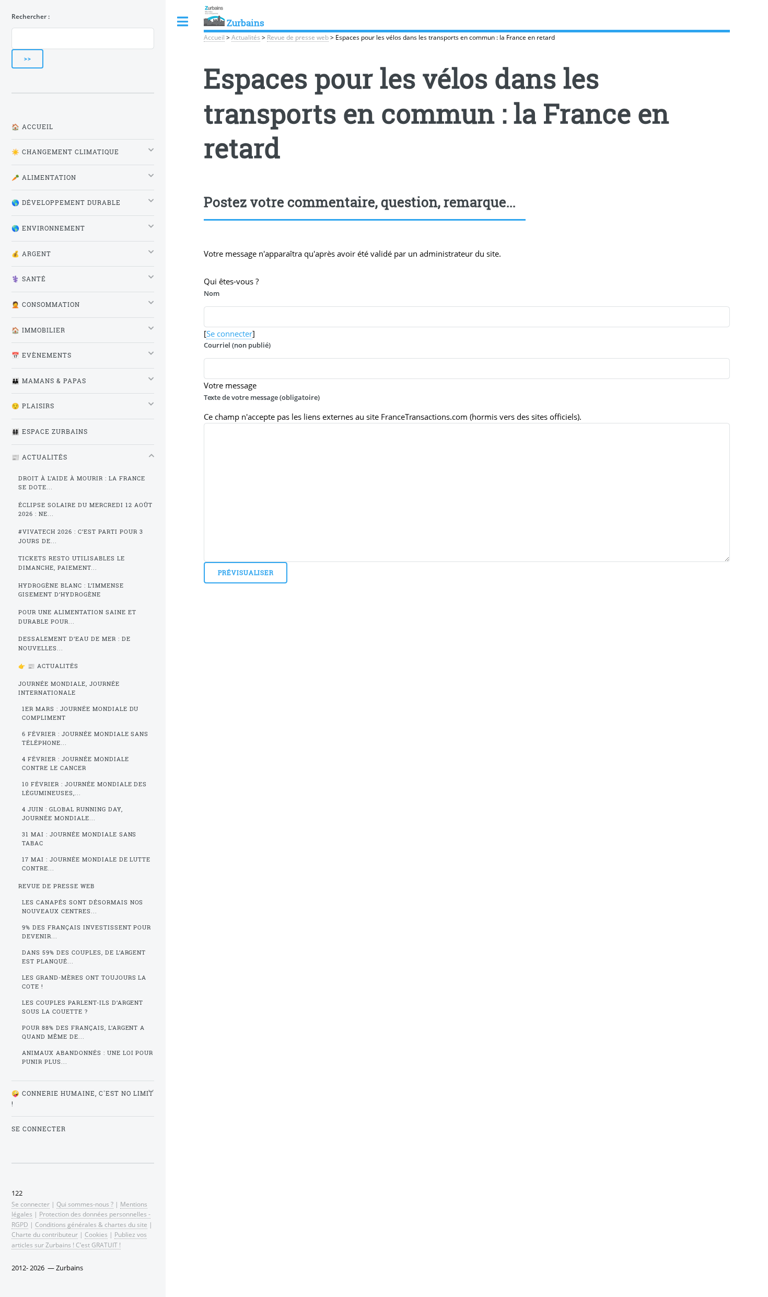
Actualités (245, 37)
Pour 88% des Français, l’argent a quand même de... (83, 1032)
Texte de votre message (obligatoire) (262, 397)
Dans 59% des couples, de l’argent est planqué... (84, 957)
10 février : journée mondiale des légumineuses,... (84, 789)
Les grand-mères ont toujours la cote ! (84, 982)
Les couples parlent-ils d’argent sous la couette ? (83, 1007)
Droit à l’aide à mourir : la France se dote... (81, 483)
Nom (211, 293)
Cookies (96, 1234)
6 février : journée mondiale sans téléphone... (85, 738)
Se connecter (229, 333)
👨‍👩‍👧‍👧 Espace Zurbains (49, 431)
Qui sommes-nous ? (84, 1204)
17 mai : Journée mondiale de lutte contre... (86, 864)
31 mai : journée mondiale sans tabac (79, 839)
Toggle (183, 21)
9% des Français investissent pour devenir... (87, 932)
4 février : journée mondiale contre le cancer (75, 763)
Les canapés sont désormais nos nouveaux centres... (83, 907)
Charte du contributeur (44, 1234)
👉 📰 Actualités (48, 666)
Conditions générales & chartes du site (91, 1224)
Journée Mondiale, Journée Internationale (69, 688)
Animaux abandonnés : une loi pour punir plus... (88, 1057)
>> (27, 58)
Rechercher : (30, 16)
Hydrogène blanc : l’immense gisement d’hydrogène (71, 590)
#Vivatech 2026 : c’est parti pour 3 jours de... (80, 536)
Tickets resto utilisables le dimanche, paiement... (71, 563)
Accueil (214, 37)
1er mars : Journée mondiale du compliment (80, 713)
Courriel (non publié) (237, 345)
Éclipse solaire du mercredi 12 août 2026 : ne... (85, 509)
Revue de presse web (298, 37)
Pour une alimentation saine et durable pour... (77, 617)
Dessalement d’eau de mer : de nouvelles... (74, 643)
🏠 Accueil (32, 127)
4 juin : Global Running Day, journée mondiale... (72, 814)
